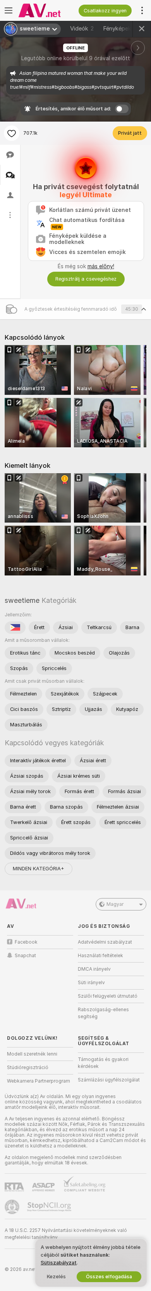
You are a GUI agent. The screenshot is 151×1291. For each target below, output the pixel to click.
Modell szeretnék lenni (32, 1054)
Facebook (26, 942)
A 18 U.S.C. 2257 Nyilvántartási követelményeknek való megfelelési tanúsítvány (66, 1234)
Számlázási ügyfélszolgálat (109, 1080)
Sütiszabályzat (59, 1263)
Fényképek (120, 28)
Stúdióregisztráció (27, 1067)
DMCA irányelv (94, 969)
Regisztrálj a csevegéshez (86, 279)
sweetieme (22, 600)
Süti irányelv (91, 982)
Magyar (115, 904)
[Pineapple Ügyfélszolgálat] (13, 1207)
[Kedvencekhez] (11, 133)
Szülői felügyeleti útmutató (107, 996)
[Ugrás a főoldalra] (46, 10)
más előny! (101, 266)
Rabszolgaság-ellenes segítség (103, 1013)
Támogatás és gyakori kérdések (103, 1063)
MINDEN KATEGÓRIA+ (38, 868)
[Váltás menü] (8, 10)
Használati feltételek (100, 955)
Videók (82, 28)
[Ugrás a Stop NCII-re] (50, 1206)
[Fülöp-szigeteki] (15, 627)
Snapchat (25, 955)
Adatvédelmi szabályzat (105, 942)
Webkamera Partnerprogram (38, 1081)
